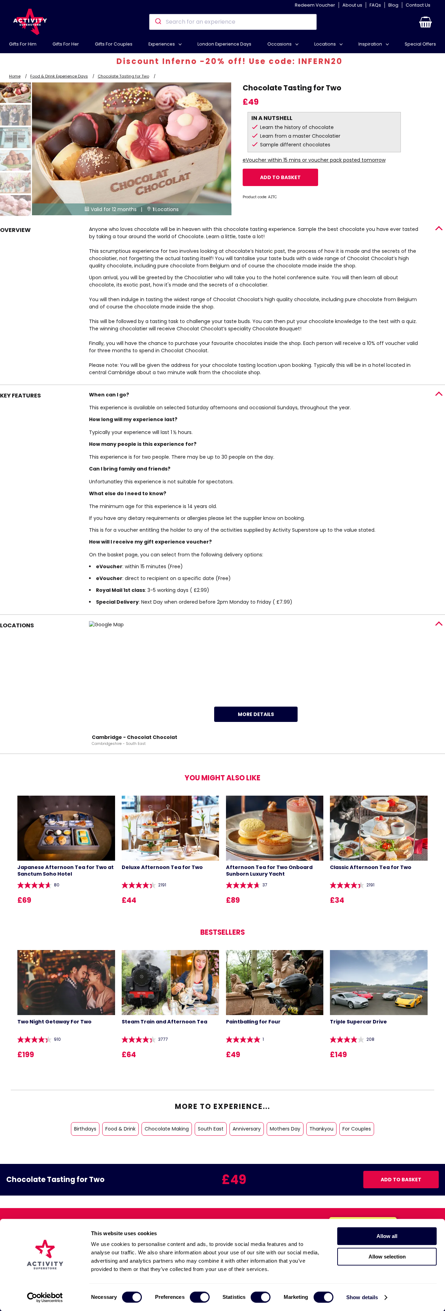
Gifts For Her (65, 44)
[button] (425, 22)
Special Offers (420, 44)
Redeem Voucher (315, 5)
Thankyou (321, 1128)
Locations (325, 44)
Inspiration (370, 44)
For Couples (356, 1128)
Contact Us (418, 5)
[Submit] (157, 22)
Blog (393, 5)
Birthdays (85, 1128)
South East (211, 1128)
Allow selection (387, 1257)
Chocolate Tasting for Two (123, 76)
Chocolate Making (167, 1128)
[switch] (200, 1297)
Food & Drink (120, 1128)
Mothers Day (285, 1128)
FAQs (375, 5)
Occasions (280, 44)
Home (15, 76)
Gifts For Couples (113, 44)
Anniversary (247, 1128)
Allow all (387, 1236)
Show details (362, 1297)
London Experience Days (224, 44)
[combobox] (232, 22)
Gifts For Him (23, 44)
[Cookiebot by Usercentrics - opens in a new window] (45, 1297)
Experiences (162, 44)
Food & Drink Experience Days (59, 76)
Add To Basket (280, 177)
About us (352, 5)
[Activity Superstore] (30, 22)
